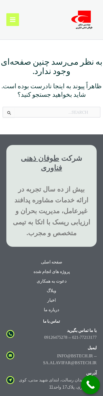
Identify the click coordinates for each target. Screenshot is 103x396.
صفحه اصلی (51, 262)
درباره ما (51, 309)
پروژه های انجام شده (52, 271)
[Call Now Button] (90, 384)
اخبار (51, 300)
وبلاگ (51, 290)
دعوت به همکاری (52, 281)
